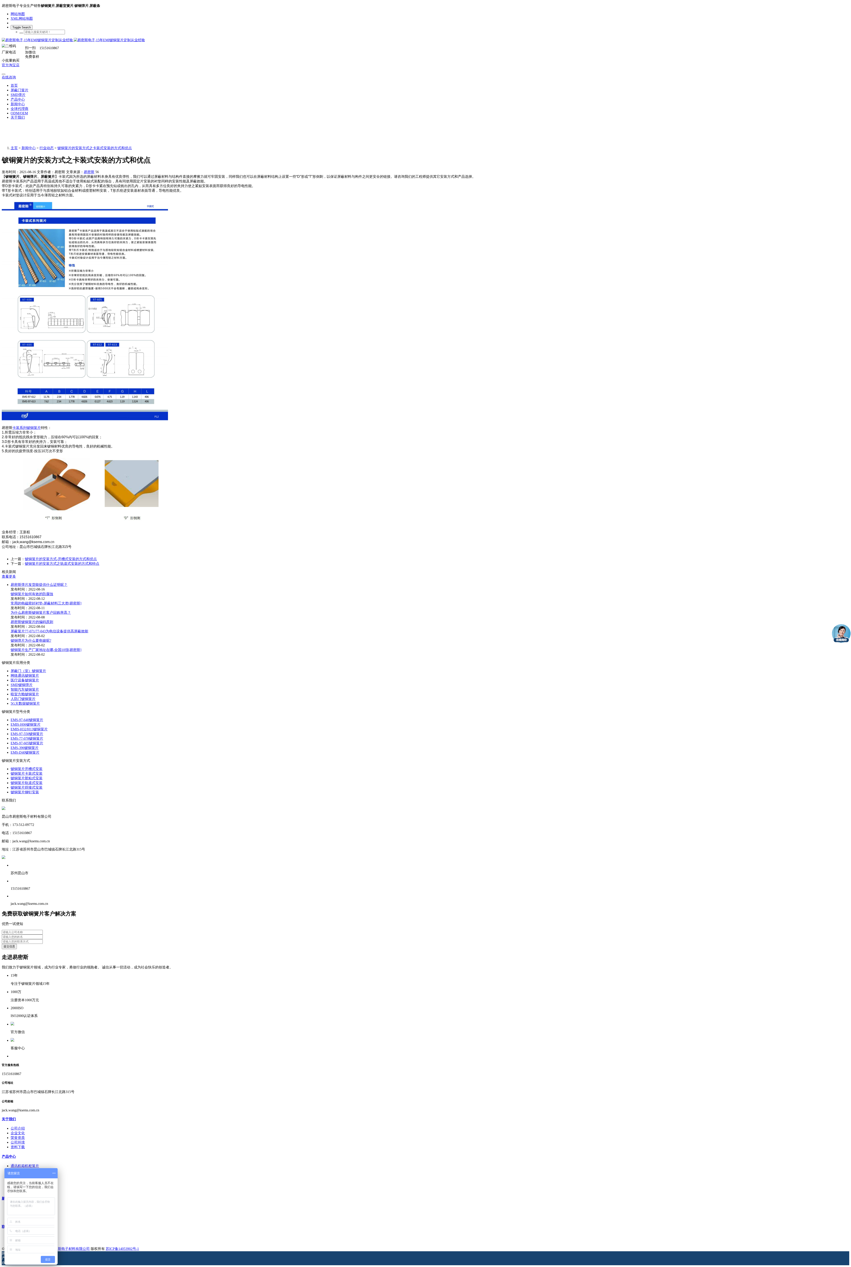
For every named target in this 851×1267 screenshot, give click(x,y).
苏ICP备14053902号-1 (122, 1249)
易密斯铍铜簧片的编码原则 (32, 622)
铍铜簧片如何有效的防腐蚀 (32, 594)
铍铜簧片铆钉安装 (25, 792)
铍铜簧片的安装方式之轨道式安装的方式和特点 (62, 563)
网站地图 (18, 14)
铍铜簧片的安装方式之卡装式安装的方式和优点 (94, 148)
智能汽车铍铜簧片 (25, 689)
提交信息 (9, 946)
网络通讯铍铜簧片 (25, 675)
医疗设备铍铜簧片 (25, 680)
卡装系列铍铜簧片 (26, 428)
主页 (14, 148)
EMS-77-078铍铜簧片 (27, 738)
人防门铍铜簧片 (23, 699)
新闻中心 (28, 148)
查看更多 (9, 576)
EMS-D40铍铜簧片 (25, 752)
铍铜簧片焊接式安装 (27, 787)
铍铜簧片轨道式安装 (27, 783)
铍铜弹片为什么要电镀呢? (31, 640)
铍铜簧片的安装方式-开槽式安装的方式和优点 (61, 559)
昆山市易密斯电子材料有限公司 (65, 1249)
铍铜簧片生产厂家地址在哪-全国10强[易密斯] (46, 650)
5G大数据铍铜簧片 (25, 703)
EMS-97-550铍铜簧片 (27, 734)
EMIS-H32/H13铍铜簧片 (29, 729)
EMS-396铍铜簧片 (25, 748)
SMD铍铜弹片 (22, 685)
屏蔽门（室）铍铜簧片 (28, 671)
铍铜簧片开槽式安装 (27, 769)
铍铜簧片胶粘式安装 (27, 778)
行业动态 (46, 148)
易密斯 (89, 172)
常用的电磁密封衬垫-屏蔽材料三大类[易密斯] (46, 603)
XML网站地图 (22, 18)
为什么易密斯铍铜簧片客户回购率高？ (41, 612)
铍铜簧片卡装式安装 (27, 773)
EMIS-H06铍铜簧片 (26, 724)
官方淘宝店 (11, 65)
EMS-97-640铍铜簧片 (27, 720)
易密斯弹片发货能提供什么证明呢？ (39, 585)
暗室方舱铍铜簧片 (25, 694)
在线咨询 (9, 77)
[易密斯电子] (425, 40)
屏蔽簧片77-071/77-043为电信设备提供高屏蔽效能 (49, 631)
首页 (14, 85)
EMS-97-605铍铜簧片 (27, 743)
